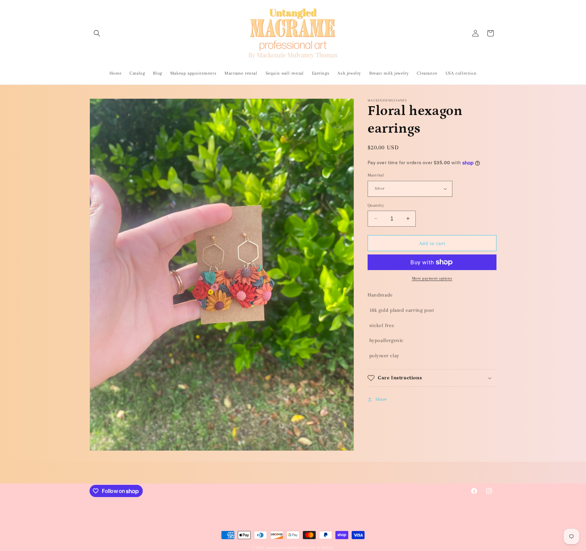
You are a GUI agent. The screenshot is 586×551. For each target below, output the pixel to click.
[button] (97, 33)
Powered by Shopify (317, 547)
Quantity (376, 205)
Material (376, 175)
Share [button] (381, 399)
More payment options (432, 278)
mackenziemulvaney (283, 547)
